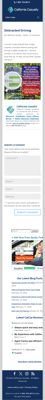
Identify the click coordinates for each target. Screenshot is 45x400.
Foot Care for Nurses (20, 311)
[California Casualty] (10, 113)
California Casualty (14, 35)
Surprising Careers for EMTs (24, 282)
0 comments (35, 35)
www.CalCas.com (15, 387)
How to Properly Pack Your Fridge (26, 289)
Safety (25, 35)
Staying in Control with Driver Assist (27, 297)
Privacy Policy (31, 387)
